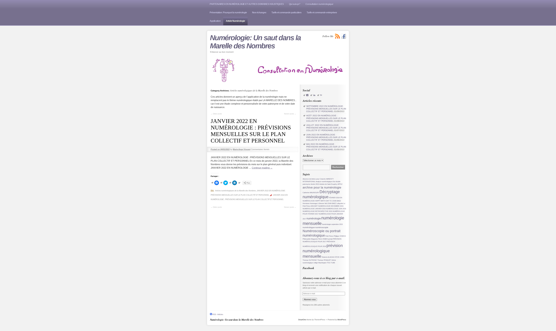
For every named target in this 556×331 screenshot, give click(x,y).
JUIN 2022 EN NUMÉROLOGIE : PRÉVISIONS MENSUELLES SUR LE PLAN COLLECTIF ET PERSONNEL (326, 137)
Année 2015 (315, 184)
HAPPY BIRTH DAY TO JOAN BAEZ (328, 201)
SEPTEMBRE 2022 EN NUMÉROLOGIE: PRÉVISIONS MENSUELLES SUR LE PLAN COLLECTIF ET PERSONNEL (326, 109)
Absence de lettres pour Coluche (314, 179)
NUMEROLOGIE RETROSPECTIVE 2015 (317, 211)
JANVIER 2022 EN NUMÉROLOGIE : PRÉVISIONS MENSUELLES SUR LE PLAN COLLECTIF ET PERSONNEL (251, 131)
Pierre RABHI (323, 239)
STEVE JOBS (339, 257)
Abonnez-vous (310, 299)
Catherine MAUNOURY (311, 192)
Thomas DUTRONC (310, 260)
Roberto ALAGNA (328, 257)
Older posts (216, 114)
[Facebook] (343, 36)
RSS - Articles (217, 314)
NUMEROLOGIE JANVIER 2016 (314, 209)
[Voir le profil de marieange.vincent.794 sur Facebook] (307, 95)
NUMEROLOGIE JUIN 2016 (336, 209)
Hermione (306, 203)
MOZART (314, 206)
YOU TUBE (331, 263)
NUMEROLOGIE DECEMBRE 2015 (330, 206)
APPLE (340, 184)
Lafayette (339, 203)
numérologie (314, 218)
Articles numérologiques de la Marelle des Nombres (235, 191)
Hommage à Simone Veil (318, 203)
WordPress (341, 320)
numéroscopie (321, 227)
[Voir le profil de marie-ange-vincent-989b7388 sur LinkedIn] (314, 95)
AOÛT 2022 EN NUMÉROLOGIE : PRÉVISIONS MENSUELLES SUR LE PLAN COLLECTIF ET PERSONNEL (326, 118)
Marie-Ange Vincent (241, 149)
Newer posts (290, 114)
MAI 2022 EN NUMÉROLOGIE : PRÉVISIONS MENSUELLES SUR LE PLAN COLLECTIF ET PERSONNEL (326, 146)
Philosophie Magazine (310, 239)
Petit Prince (329, 236)
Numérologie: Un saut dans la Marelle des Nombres (255, 42)
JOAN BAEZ (331, 203)
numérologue (309, 227)
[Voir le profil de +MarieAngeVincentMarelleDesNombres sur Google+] (321, 95)
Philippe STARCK (340, 236)
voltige (315, 263)
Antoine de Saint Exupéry (328, 184)
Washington (322, 263)
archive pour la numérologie (322, 187)
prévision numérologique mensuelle (323, 251)
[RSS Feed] (337, 36)
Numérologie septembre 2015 (332, 224)
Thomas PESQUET (324, 260)
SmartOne (302, 320)
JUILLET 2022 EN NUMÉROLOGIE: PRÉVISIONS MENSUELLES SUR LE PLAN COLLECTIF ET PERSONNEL (326, 128)
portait (330, 239)
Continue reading (262, 168)
